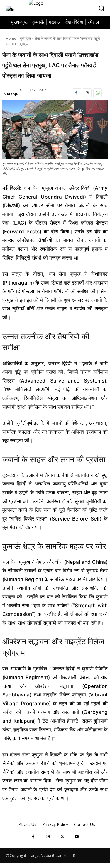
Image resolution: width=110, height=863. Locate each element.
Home (11, 38)
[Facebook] (77, 94)
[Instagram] (47, 836)
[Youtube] (76, 836)
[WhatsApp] (97, 94)
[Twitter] (87, 94)
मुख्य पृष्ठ (25, 38)
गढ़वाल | (57, 22)
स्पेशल (93, 22)
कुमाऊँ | (40, 22)
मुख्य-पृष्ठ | (21, 22)
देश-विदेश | (76, 22)
